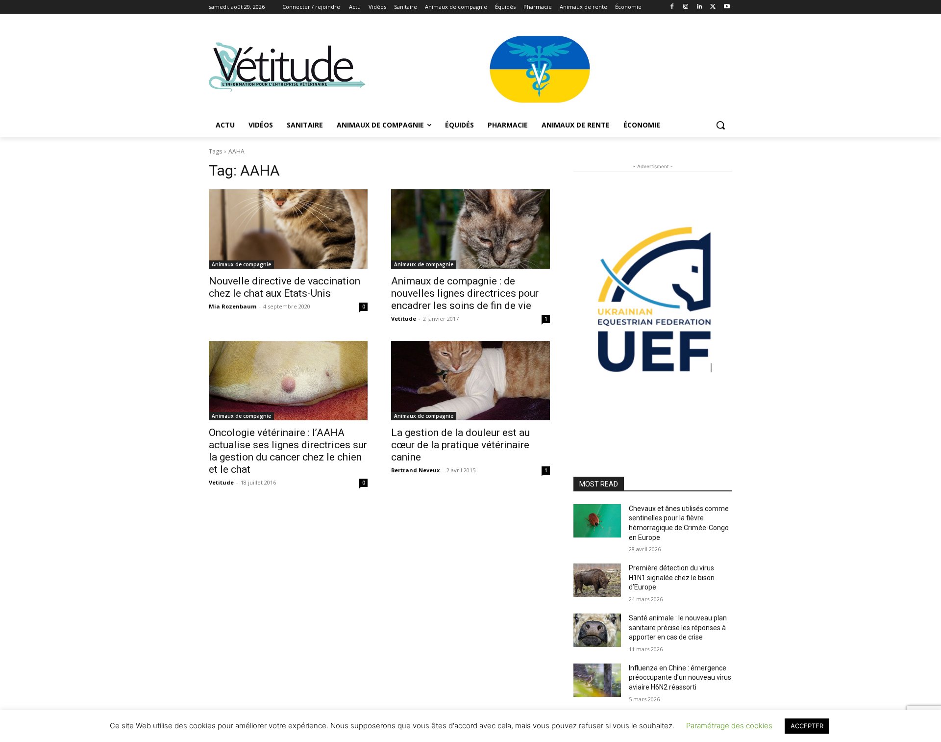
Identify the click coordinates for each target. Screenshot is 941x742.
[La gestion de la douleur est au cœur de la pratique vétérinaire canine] (470, 380)
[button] (720, 125)
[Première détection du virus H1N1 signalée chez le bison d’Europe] (597, 580)
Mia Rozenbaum (232, 306)
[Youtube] (726, 7)
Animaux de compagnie (241, 264)
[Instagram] (686, 7)
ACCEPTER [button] (807, 726)
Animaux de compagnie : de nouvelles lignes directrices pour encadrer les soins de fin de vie (465, 293)
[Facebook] (672, 7)
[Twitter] (712, 7)
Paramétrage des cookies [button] (729, 725)
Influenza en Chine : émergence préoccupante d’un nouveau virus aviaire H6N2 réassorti (680, 677)
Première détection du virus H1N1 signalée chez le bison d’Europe (672, 577)
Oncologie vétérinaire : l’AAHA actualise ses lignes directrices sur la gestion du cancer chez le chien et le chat (288, 451)
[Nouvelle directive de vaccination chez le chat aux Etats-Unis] (288, 229)
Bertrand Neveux (415, 470)
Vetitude (403, 318)
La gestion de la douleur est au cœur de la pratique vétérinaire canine (460, 445)
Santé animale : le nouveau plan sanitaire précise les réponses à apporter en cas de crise (678, 627)
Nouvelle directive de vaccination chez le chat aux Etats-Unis (284, 287)
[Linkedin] (699, 7)
